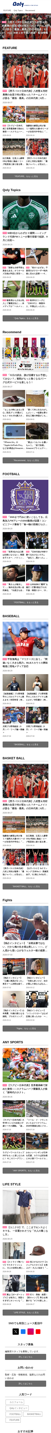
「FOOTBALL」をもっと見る (25, 602)
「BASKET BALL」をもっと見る (25, 886)
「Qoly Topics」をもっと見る (25, 318)
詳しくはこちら (25, 1357)
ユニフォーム (16, 1402)
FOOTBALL (11, 474)
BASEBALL (11, 616)
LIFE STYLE (12, 1184)
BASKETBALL (34, 1414)
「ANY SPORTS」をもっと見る (25, 1170)
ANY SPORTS (13, 1042)
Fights (7, 900)
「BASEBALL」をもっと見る (25, 744)
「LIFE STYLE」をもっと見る (25, 1312)
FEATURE (10, 48)
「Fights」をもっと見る (25, 1028)
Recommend (12, 332)
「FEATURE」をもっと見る (25, 176)
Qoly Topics (12, 190)
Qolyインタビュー (18, 1408)
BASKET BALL (14, 758)
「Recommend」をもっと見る (25, 460)
